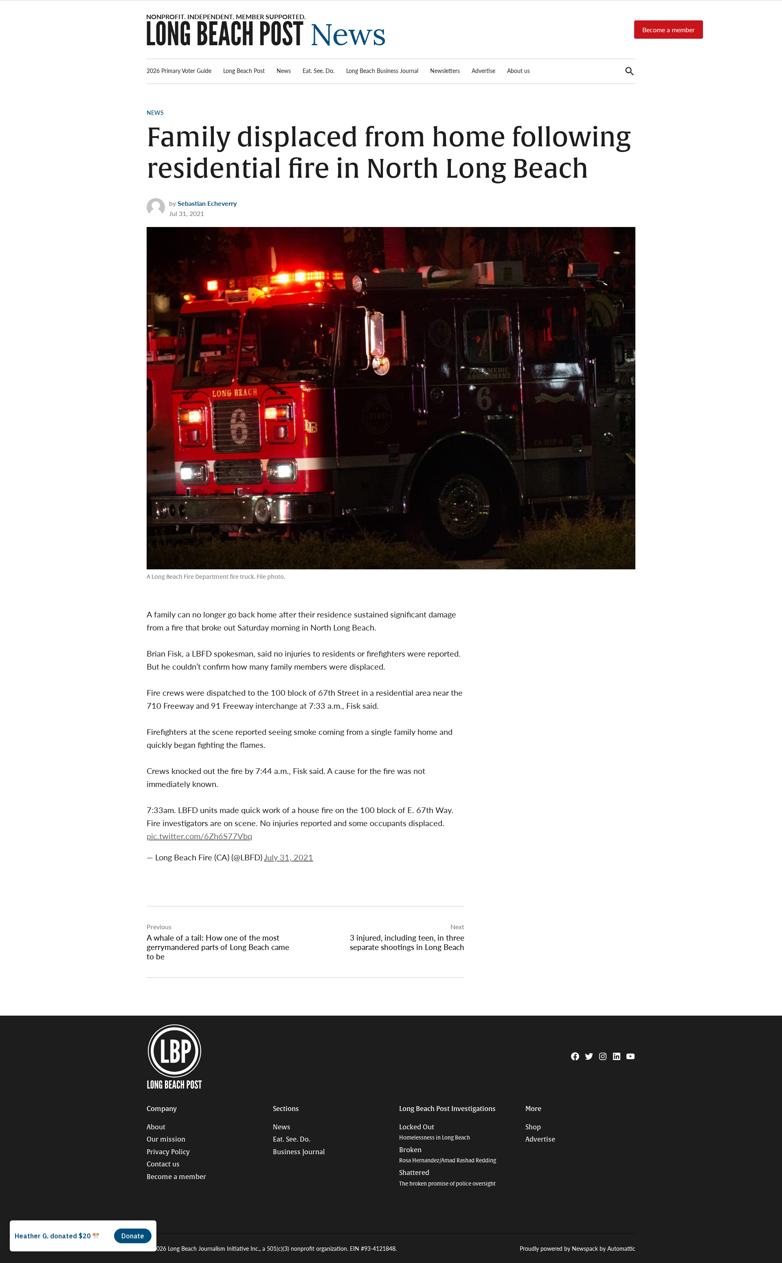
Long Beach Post (244, 70)
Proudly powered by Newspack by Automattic (577, 1248)
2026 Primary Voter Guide (179, 70)
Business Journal (299, 1152)
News (284, 70)
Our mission (166, 1139)
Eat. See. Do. (318, 70)
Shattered (447, 1178)
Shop (533, 1127)
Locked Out (434, 1132)
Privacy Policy (168, 1152)
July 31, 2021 (288, 857)
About (156, 1127)
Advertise (483, 70)
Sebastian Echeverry (207, 203)
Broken (447, 1155)
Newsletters (445, 70)
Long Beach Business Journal (382, 70)
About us (518, 70)
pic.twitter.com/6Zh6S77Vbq (199, 836)
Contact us (163, 1164)
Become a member (668, 29)
